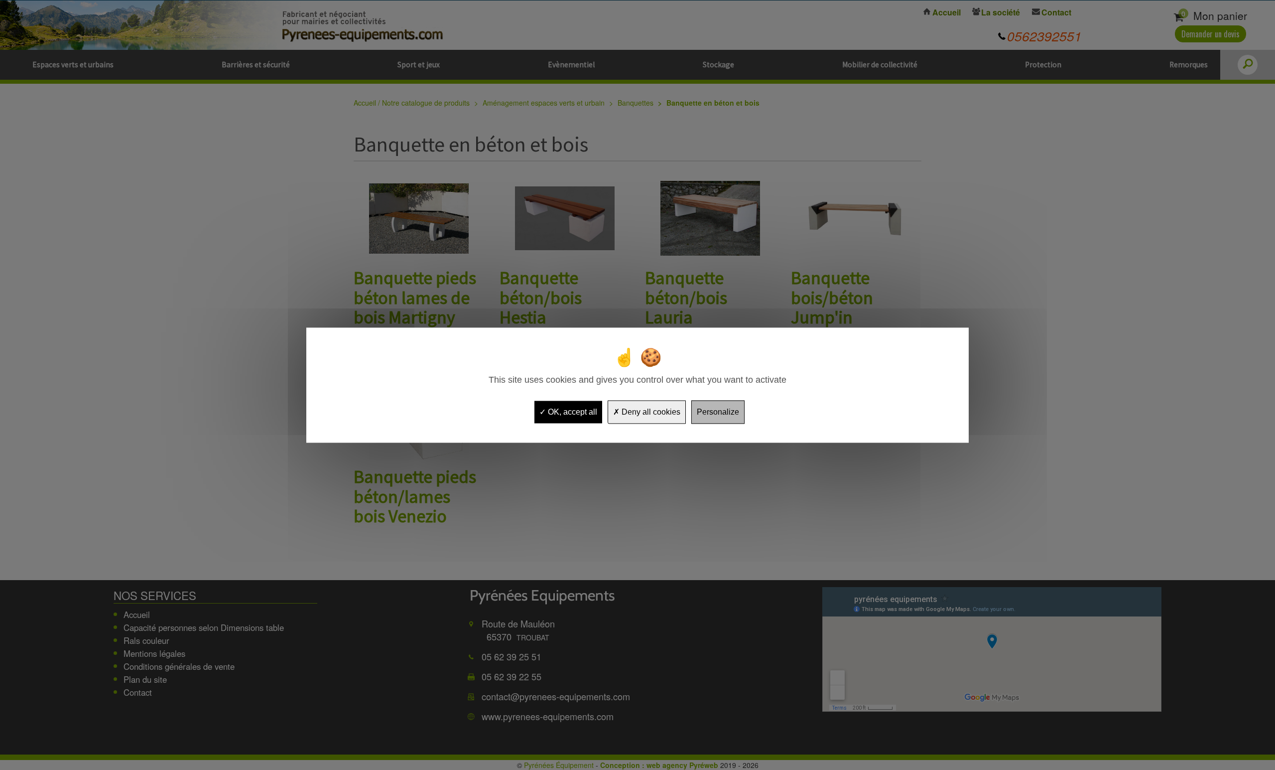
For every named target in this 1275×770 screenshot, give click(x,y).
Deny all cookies (650, 412)
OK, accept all (571, 412)
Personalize (718, 412)
